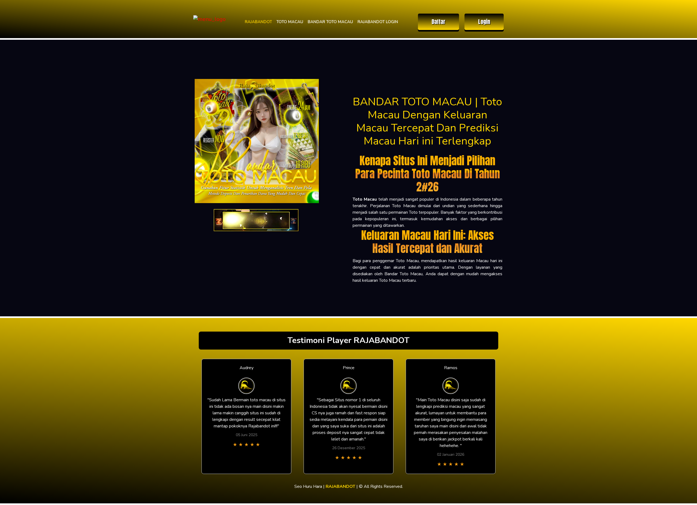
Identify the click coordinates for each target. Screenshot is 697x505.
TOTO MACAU (289, 22)
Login (484, 21)
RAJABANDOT (258, 22)
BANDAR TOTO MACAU (330, 22)
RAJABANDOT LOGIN (377, 22)
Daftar (438, 21)
